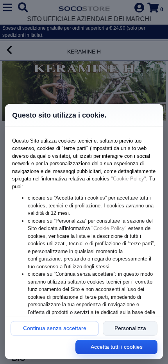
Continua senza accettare (54, 328)
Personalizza (130, 328)
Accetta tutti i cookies (117, 347)
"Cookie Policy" (128, 179)
